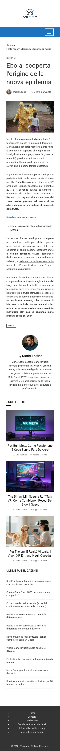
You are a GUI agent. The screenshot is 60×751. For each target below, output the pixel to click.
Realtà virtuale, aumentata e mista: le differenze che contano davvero (26, 627)
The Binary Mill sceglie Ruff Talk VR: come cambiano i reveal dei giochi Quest (30, 500)
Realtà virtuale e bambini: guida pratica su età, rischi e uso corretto (28, 583)
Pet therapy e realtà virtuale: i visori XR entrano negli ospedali (30, 553)
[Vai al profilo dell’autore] (30, 342)
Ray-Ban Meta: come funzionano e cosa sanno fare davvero (30, 447)
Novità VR (11, 58)
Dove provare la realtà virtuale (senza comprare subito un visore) (26, 638)
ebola (11, 326)
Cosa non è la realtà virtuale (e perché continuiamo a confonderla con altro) (26, 605)
